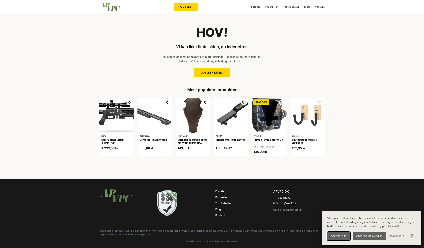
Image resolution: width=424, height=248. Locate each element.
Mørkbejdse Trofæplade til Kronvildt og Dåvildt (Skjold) (192, 142)
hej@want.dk (288, 203)
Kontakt (320, 6)
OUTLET (186, 6)
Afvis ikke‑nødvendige (369, 236)
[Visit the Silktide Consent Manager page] (412, 236)
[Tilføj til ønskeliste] (129, 102)
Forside (255, 6)
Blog (307, 6)
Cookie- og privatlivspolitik (287, 209)
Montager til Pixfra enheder (231, 139)
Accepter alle (338, 236)
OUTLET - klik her (212, 72)
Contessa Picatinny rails (153, 139)
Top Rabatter (291, 6)
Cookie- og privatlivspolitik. (384, 226)
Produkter (271, 6)
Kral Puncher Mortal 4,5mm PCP (112, 141)
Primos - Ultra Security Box (269, 139)
